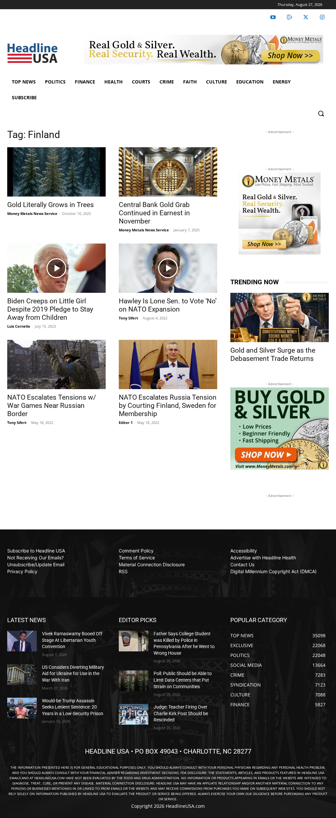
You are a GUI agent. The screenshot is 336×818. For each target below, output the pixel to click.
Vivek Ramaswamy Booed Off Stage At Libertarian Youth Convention (72, 640)
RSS (123, 571)
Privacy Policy (22, 571)
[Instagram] (322, 17)
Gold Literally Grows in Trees (50, 205)
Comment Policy (136, 550)
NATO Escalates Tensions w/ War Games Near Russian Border (51, 405)
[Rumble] (289, 17)
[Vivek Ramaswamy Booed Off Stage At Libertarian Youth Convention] (22, 641)
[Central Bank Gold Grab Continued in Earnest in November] (168, 172)
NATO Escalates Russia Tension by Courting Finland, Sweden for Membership (168, 405)
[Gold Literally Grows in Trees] (56, 172)
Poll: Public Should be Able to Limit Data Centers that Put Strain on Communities (183, 680)
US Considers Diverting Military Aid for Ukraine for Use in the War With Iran (73, 674)
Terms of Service (137, 557)
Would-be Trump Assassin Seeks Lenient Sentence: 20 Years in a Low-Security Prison (72, 707)
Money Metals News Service (32, 213)
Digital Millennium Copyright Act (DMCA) (273, 571)
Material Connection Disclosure (152, 564)
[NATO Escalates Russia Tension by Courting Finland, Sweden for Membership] (168, 364)
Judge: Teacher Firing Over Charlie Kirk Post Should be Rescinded (181, 713)
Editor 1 (126, 422)
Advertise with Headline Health (263, 557)
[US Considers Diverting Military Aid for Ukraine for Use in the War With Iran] (22, 674)
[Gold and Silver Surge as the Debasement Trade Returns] (279, 317)
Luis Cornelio (18, 326)
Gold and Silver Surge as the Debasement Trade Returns (272, 354)
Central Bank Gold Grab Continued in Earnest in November (154, 213)
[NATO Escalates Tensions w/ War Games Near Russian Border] (56, 364)
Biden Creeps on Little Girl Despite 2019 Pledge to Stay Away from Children (50, 309)
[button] (321, 113)
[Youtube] (273, 17)
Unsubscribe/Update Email (35, 564)
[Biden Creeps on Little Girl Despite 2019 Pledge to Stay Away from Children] (56, 268)
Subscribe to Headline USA (36, 550)
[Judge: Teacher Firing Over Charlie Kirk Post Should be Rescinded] (133, 714)
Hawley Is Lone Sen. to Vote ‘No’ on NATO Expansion (168, 305)
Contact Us (242, 564)
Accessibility (243, 550)
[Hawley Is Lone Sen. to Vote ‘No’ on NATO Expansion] (168, 268)
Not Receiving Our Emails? (35, 557)
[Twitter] (305, 17)
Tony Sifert (128, 318)
